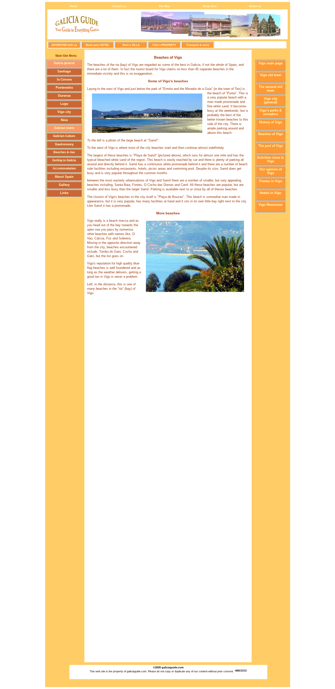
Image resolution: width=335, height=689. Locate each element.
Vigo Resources (270, 205)
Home (73, 6)
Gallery (64, 185)
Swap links (210, 6)
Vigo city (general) (270, 100)
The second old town (270, 88)
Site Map (164, 6)
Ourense (64, 95)
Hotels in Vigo (270, 193)
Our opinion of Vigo (270, 171)
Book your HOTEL (97, 44)
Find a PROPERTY (164, 44)
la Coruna (64, 79)
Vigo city (64, 112)
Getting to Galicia (64, 160)
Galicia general (64, 63)
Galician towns (64, 128)
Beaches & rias (64, 152)
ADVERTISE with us (64, 44)
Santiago (64, 71)
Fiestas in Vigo (270, 181)
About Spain (64, 177)
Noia (64, 120)
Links (64, 193)
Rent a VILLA (131, 44)
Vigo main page (270, 63)
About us (255, 6)
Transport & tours (197, 44)
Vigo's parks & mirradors (270, 112)
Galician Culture (64, 136)
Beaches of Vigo (270, 134)
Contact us (119, 6)
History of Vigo (270, 122)
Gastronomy (64, 144)
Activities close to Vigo (270, 159)
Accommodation (64, 168)
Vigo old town (270, 75)
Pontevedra (64, 87)
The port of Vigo (270, 146)
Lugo (64, 104)
